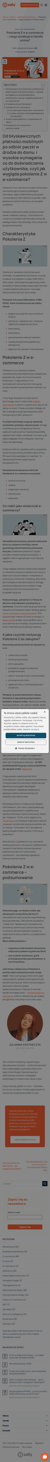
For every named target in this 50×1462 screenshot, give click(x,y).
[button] (25, 748)
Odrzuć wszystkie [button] (25, 742)
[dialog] (25, 731)
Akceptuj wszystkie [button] (26, 735)
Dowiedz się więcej (31, 729)
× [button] (45, 712)
